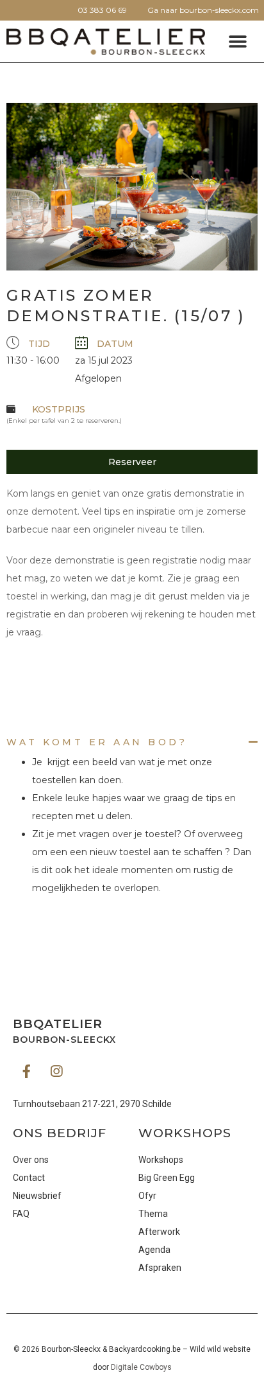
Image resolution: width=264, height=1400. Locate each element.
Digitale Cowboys (141, 1367)
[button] (237, 41)
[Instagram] (56, 1071)
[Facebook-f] (26, 1071)
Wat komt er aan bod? (96, 742)
